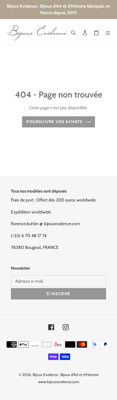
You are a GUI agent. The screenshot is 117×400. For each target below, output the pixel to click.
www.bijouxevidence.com (58, 381)
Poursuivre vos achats (54, 121)
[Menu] (107, 32)
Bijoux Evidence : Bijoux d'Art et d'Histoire (65, 374)
